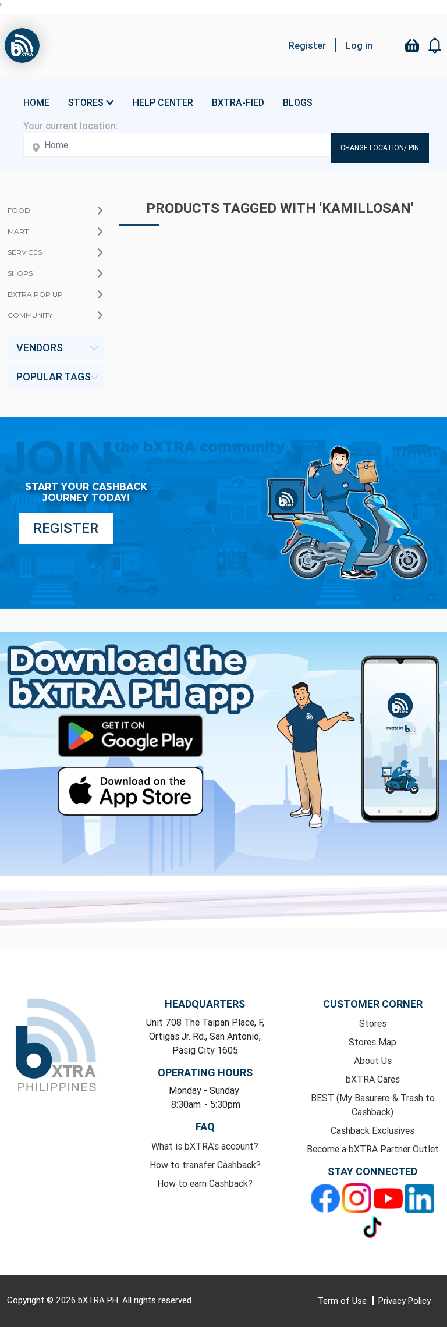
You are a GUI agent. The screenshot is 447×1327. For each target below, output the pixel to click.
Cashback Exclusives (372, 1130)
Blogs (298, 102)
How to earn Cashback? (205, 1183)
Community (30, 315)
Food (19, 210)
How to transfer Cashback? (205, 1165)
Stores (372, 1023)
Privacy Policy (404, 1300)
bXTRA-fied (238, 102)
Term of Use (343, 1300)
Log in (359, 45)
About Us (373, 1060)
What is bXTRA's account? (204, 1146)
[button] (435, 45)
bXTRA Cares (373, 1079)
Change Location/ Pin (379, 147)
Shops (20, 273)
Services (25, 252)
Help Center (163, 102)
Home (36, 102)
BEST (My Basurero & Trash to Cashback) (373, 1105)
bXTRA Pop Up (35, 294)
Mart (18, 231)
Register (307, 45)
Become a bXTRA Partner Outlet (373, 1149)
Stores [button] (87, 102)
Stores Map (372, 1042)
